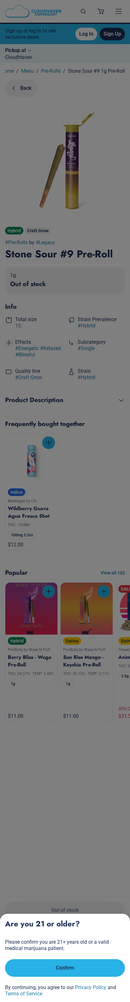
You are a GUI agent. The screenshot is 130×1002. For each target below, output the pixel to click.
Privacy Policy (90, 987)
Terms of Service (23, 994)
